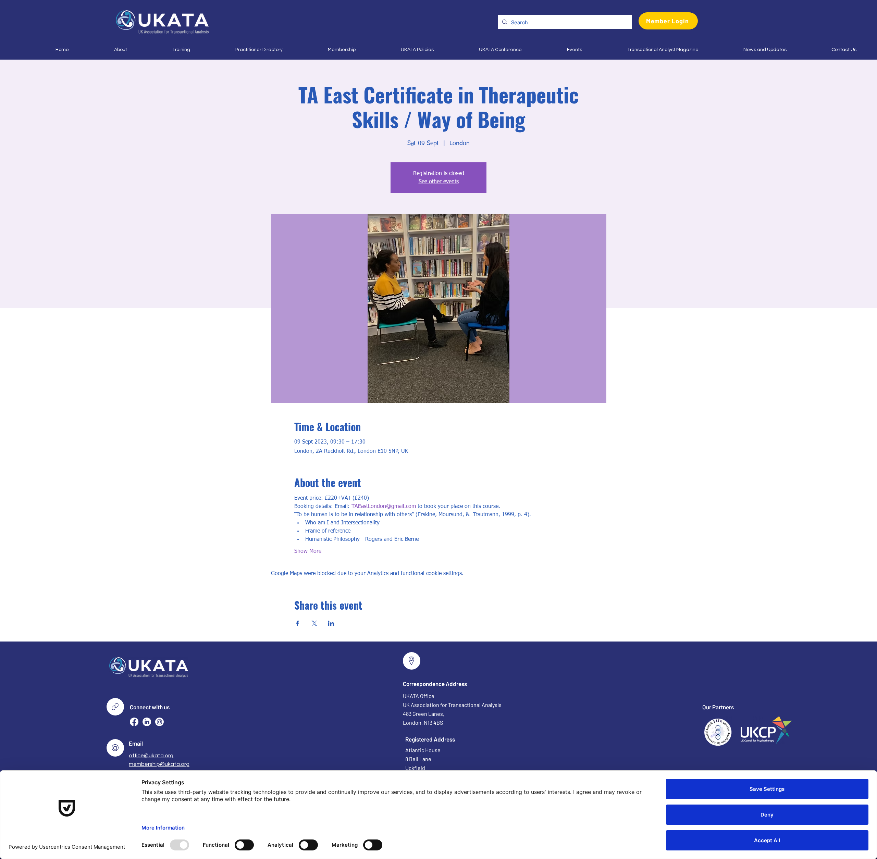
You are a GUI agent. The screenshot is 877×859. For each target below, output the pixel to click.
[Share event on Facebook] (297, 623)
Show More (307, 551)
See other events (439, 182)
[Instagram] (159, 722)
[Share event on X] (314, 623)
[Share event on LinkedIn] (331, 623)
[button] (103, 49)
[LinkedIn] (147, 722)
